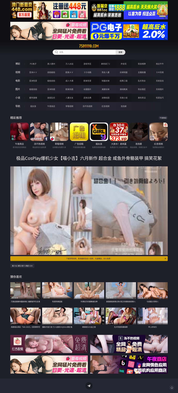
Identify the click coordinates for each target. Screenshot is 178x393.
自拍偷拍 (51, 72)
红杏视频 (105, 106)
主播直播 (142, 72)
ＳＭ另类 (160, 72)
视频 (17, 72)
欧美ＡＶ (69, 72)
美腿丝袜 (105, 89)
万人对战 (69, 63)
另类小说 (124, 97)
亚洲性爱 (33, 80)
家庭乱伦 (51, 97)
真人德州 (51, 63)
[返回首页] (172, 388)
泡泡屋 (124, 106)
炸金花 (124, 63)
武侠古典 (87, 97)
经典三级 (124, 80)
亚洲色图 (51, 89)
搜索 (120, 52)
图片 (17, 89)
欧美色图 (69, 89)
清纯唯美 (124, 89)
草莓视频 (69, 106)
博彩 (17, 63)
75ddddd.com (89, 46)
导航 (17, 106)
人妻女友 (69, 97)
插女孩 (33, 106)
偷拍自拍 (51, 80)
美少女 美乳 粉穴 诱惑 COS (22, 266)
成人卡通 (69, 80)
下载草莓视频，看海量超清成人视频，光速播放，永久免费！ (89, 258)
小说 (17, 97)
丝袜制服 (124, 72)
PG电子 (33, 63)
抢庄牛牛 (160, 63)
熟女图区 (142, 89)
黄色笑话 (142, 97)
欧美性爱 (87, 80)
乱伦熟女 (142, 80)
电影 (17, 80)
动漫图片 (87, 89)
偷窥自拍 (33, 89)
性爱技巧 (160, 97)
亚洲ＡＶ (33, 72)
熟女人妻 (105, 72)
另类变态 (160, 80)
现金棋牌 (142, 63)
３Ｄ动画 (87, 72)
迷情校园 (105, 97)
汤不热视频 (87, 106)
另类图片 (160, 89)
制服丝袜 (105, 80)
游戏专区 (87, 63)
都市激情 (33, 97)
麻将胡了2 (105, 63)
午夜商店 (51, 106)
